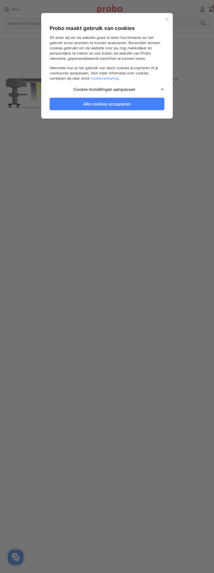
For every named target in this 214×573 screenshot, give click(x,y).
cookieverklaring (104, 78)
